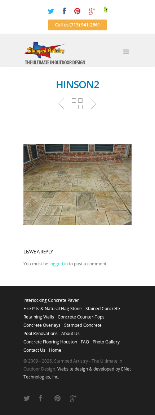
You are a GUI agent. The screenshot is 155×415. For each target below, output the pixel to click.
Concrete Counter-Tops (81, 315)
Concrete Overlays (42, 323)
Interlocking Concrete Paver (51, 298)
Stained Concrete (102, 306)
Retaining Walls (38, 315)
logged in (58, 264)
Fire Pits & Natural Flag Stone (52, 306)
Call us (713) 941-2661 (77, 25)
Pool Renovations (40, 331)
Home (55, 348)
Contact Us (34, 348)
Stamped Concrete (83, 323)
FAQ (85, 340)
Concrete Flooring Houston (50, 340)
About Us (70, 331)
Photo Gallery (106, 340)
